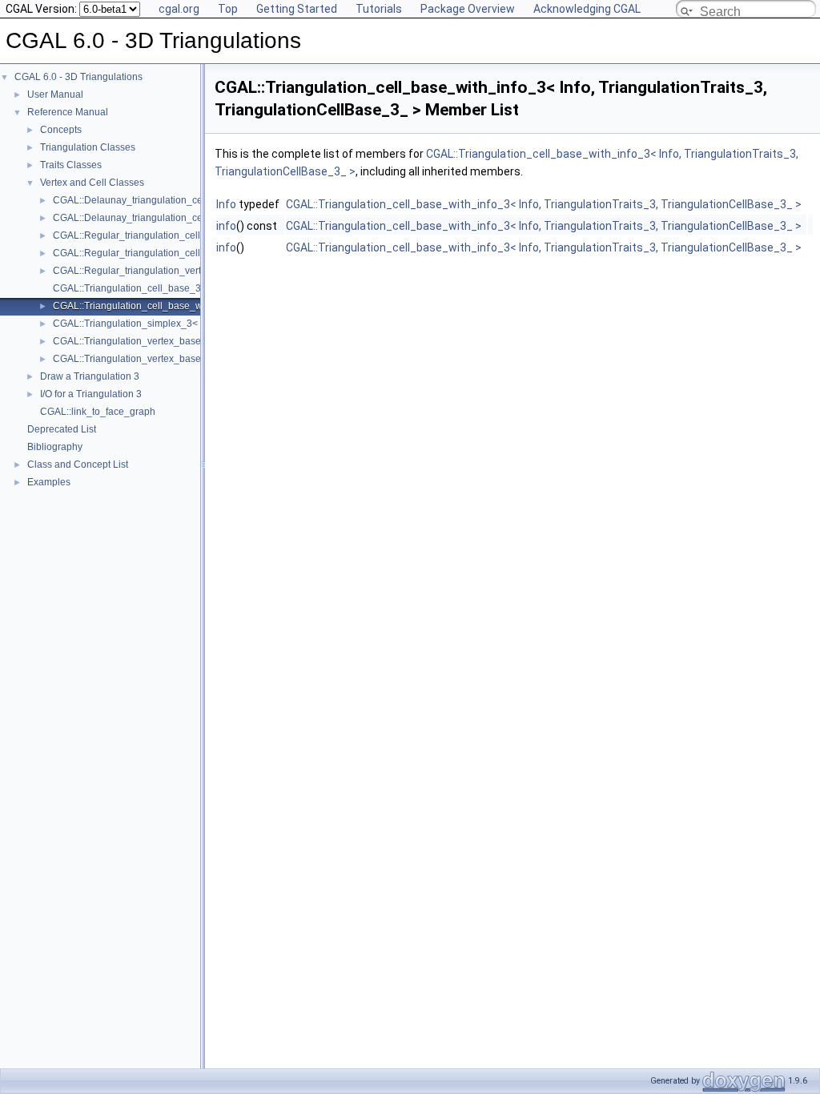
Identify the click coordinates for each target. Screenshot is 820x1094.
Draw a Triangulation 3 (89, 376)
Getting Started (296, 8)
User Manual (55, 94)
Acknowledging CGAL (587, 8)
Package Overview (467, 8)
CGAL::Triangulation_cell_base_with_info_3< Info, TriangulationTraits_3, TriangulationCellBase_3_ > (544, 204)
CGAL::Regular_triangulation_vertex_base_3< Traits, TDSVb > (189, 270)
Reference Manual (67, 112)
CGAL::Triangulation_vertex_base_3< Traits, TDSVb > (170, 341)
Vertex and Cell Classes (92, 182)
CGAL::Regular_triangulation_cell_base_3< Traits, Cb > (174, 235)
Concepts (61, 129)
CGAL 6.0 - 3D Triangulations (78, 76)
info (226, 225)
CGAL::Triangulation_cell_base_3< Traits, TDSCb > (165, 288)
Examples (48, 482)
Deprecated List (61, 429)
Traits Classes (71, 165)
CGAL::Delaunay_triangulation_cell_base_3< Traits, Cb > (178, 200)
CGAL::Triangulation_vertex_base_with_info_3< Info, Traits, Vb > (194, 358)
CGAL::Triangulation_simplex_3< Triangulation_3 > (165, 323)
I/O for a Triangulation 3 (91, 394)
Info (226, 204)
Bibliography (54, 446)
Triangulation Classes (87, 147)
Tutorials (379, 8)
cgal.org (179, 8)
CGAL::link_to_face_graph (97, 411)
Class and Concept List (77, 464)
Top (228, 8)
